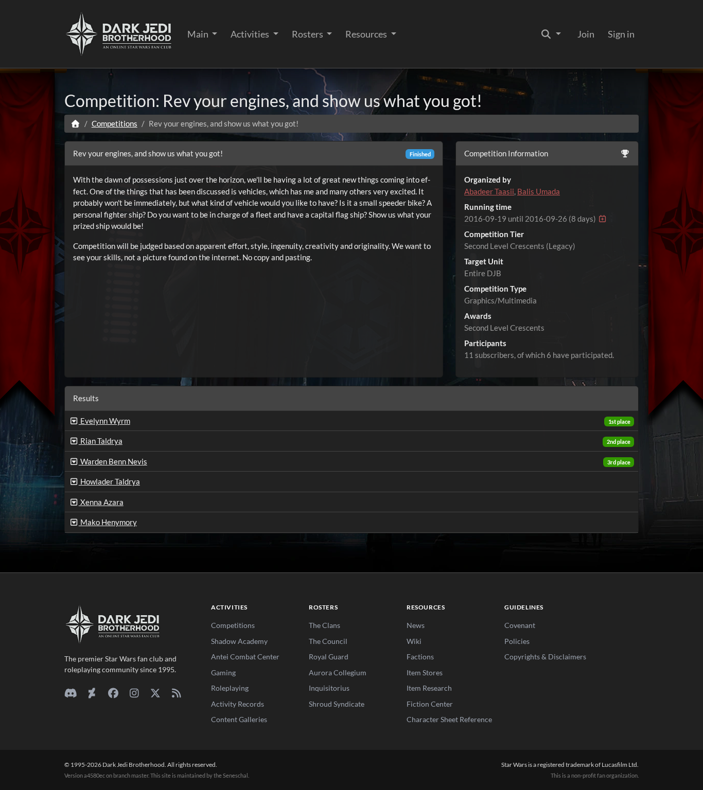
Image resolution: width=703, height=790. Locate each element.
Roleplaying (230, 688)
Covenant (519, 625)
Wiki (414, 641)
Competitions (114, 123)
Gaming (223, 672)
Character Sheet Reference (449, 719)
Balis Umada (538, 191)
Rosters (308, 34)
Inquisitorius (329, 688)
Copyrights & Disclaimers (545, 656)
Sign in (621, 34)
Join (585, 34)
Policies (517, 641)
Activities (251, 34)
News (416, 625)
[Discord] (70, 693)
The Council (328, 641)
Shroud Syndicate (336, 703)
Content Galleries (239, 719)
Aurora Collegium (337, 672)
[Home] (75, 123)
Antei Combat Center (245, 656)
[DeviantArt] (91, 693)
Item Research (429, 688)
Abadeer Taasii (489, 191)
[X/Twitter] (155, 693)
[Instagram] (134, 693)
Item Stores (425, 672)
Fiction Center (430, 703)
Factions (420, 656)
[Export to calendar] (602, 218)
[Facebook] (113, 693)
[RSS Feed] (176, 693)
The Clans (324, 625)
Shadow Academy (239, 641)
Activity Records (237, 703)
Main (198, 34)
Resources (367, 34)
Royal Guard (328, 656)
